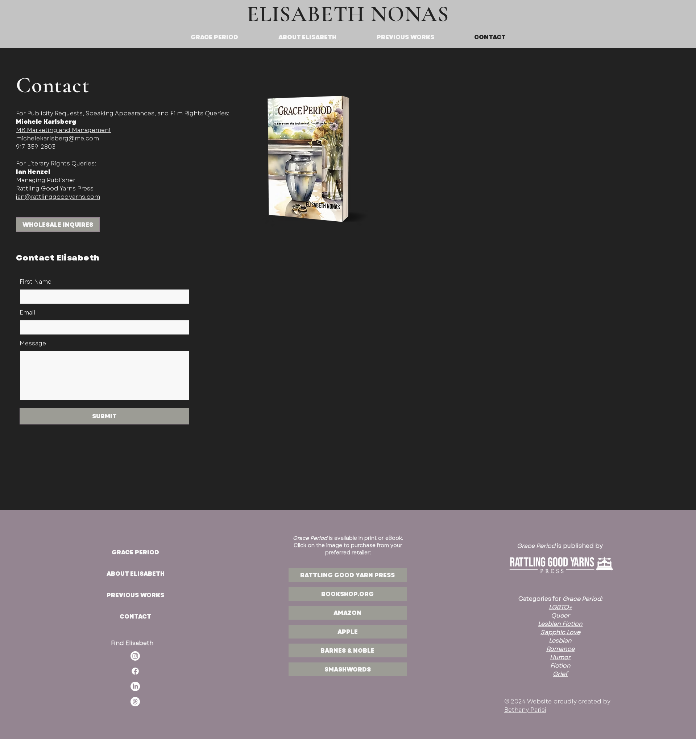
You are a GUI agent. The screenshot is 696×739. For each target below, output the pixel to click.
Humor (560, 657)
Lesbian (560, 640)
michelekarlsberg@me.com (57, 138)
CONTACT (135, 616)
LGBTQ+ (560, 607)
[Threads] (135, 701)
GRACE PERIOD (135, 552)
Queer (560, 615)
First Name (35, 282)
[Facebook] (135, 671)
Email (28, 313)
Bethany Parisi (525, 710)
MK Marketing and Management (63, 130)
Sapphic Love (560, 632)
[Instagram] (135, 656)
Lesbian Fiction (560, 624)
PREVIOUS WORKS (135, 595)
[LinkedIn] (135, 686)
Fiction (560, 665)
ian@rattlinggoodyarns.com (58, 197)
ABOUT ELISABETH (136, 574)
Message (33, 343)
